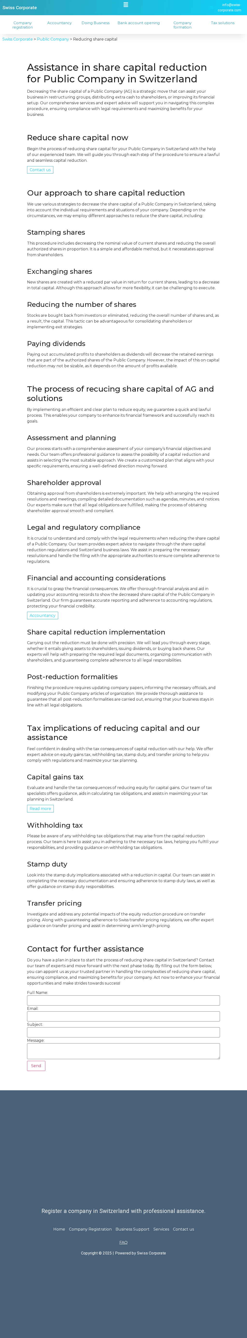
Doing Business (96, 23)
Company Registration (90, 1229)
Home (59, 1229)
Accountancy (59, 23)
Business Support (133, 1229)
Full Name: (37, 993)
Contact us (40, 170)
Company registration (22, 25)
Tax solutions (222, 23)
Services (161, 1229)
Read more (40, 808)
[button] (126, 4)
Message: (35, 1040)
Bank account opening (138, 23)
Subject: (35, 1025)
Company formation (182, 25)
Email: (32, 1009)
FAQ (123, 1242)
